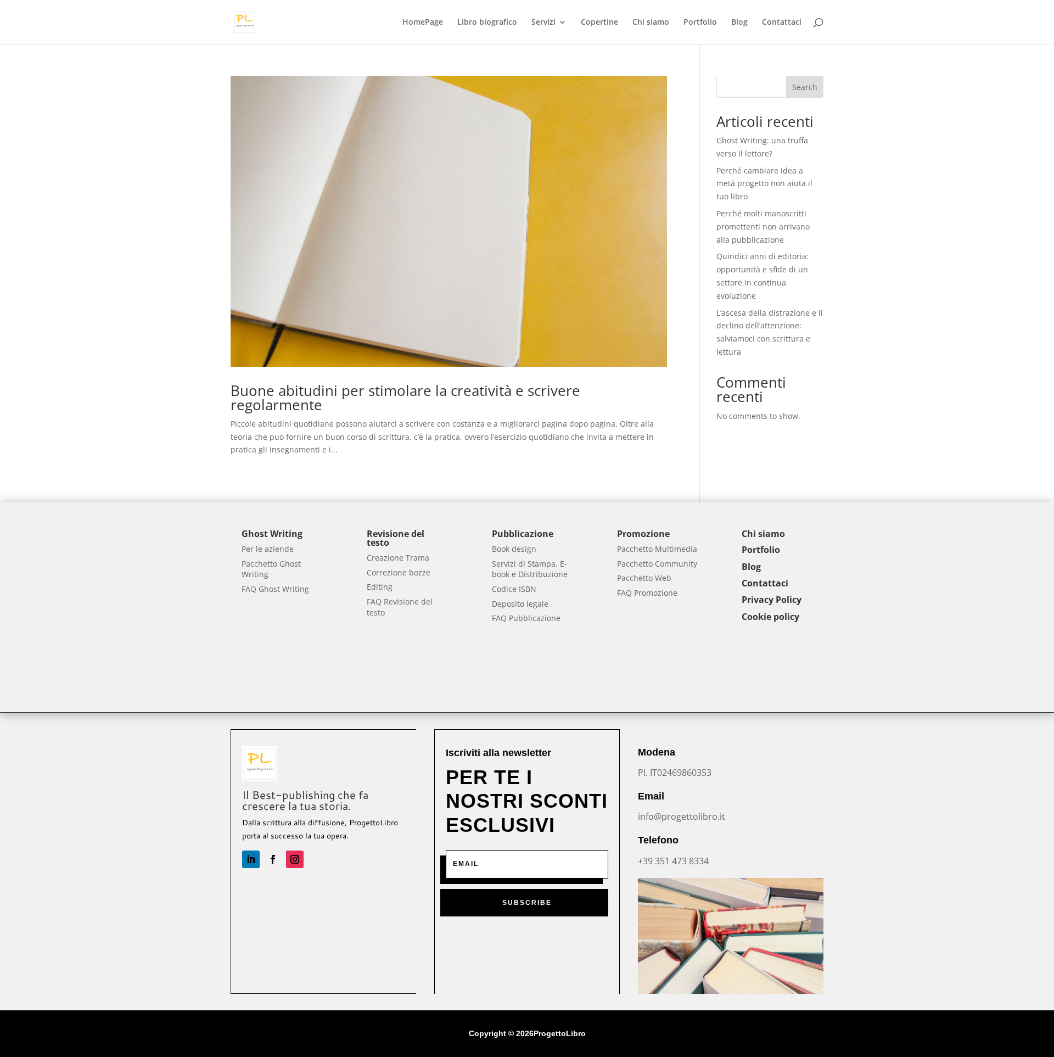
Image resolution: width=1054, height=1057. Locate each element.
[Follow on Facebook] (273, 859)
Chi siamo (650, 22)
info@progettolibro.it (681, 816)
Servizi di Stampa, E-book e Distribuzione (530, 569)
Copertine (599, 22)
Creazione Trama (398, 557)
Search (804, 87)
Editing (380, 586)
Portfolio (700, 22)
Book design (514, 549)
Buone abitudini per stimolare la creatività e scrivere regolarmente (405, 398)
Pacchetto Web (644, 578)
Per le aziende (268, 549)
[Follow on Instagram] (295, 859)
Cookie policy (770, 617)
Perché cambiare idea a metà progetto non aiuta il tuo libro (764, 183)
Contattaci (781, 22)
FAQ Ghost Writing (275, 589)
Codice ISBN (514, 589)
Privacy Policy (771, 600)
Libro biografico (487, 22)
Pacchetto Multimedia (657, 549)
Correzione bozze (398, 572)
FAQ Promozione (647, 593)
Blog (739, 22)
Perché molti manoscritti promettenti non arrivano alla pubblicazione (763, 226)
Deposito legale (520, 604)
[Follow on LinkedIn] (251, 859)
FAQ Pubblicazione (526, 618)
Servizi (543, 22)
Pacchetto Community (657, 563)
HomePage (422, 22)
